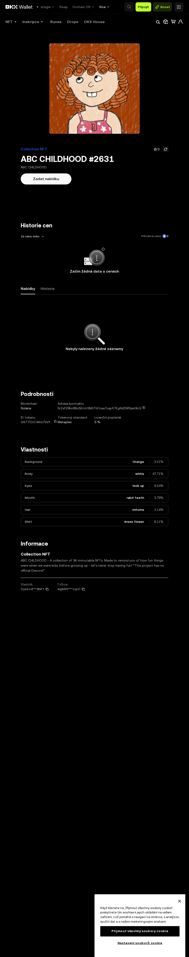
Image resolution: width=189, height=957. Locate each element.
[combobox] (32, 236)
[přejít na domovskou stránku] (19, 7)
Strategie (43, 7)
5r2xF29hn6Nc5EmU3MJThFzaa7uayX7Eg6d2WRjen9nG (99, 408)
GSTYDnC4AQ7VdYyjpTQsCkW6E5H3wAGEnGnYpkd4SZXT (36, 422)
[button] (129, 7)
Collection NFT (34, 149)
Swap (63, 7)
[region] (139, 925)
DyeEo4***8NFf (32, 589)
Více (102, 7)
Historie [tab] (48, 288)
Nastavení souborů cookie (140, 943)
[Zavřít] (179, 901)
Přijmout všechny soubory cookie (140, 931)
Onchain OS (81, 7)
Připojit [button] (143, 7)
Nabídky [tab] (28, 288)
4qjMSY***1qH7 (68, 589)
